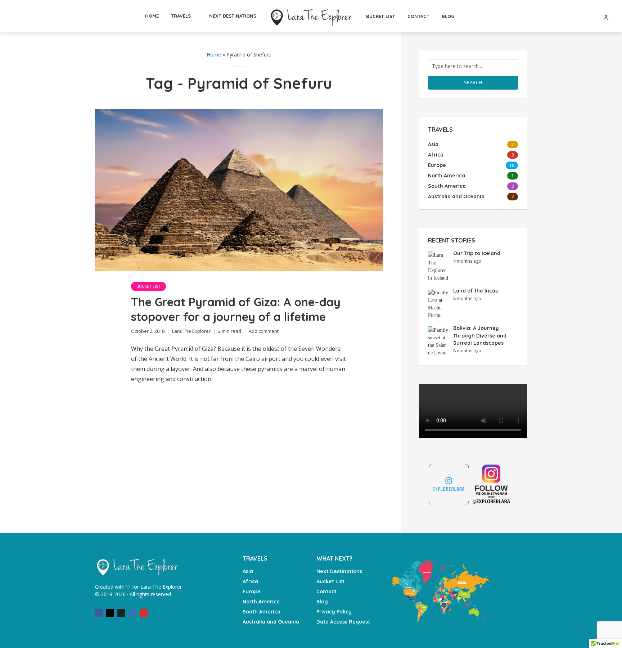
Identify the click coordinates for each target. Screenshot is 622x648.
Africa (250, 581)
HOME (152, 16)
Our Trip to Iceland (476, 253)
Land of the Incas (475, 290)
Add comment (264, 331)
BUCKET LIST (380, 16)
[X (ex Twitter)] (121, 613)
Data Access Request (343, 621)
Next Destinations (339, 571)
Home (214, 54)
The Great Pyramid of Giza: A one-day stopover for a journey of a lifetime (236, 309)
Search (473, 82)
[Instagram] (110, 613)
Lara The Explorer (191, 331)
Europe (252, 591)
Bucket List (148, 286)
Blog (322, 601)
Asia (248, 571)
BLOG (448, 16)
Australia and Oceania (271, 621)
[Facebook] (99, 613)
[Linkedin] (132, 613)
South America (261, 611)
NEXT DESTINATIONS (232, 16)
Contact (326, 591)
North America (261, 601)
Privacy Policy (334, 611)
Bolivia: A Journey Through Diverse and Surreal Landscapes (479, 335)
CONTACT (418, 16)
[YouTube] (144, 613)
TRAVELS (181, 16)
